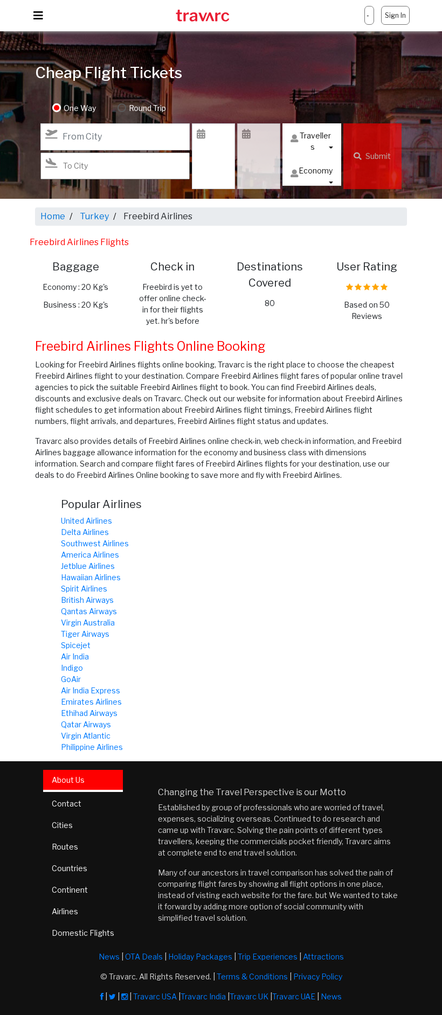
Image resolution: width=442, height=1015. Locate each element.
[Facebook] (101, 996)
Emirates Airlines (91, 701)
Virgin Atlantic (85, 735)
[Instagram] (124, 996)
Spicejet (76, 645)
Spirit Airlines (84, 588)
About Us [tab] (68, 779)
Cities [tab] (62, 825)
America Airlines (90, 554)
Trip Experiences (268, 956)
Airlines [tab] (65, 911)
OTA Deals (144, 956)
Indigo (72, 667)
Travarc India (203, 996)
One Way (80, 108)
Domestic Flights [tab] (83, 932)
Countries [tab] (69, 868)
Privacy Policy (317, 976)
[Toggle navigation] (38, 15)
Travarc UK (249, 996)
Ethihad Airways (89, 713)
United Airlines (86, 520)
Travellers (315, 141)
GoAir (71, 679)
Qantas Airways (89, 611)
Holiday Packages (200, 956)
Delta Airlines (85, 532)
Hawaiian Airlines (91, 577)
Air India (75, 656)
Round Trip (147, 108)
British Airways (87, 599)
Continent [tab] (70, 889)
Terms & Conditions (252, 976)
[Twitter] (112, 996)
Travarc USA (155, 996)
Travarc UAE (293, 996)
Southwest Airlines (95, 543)
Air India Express (90, 690)
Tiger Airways (85, 633)
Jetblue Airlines (88, 566)
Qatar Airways (86, 724)
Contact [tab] (66, 803)
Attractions (323, 956)
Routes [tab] (65, 846)
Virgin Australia (88, 622)
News (109, 956)
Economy (316, 170)
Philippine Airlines (92, 747)
